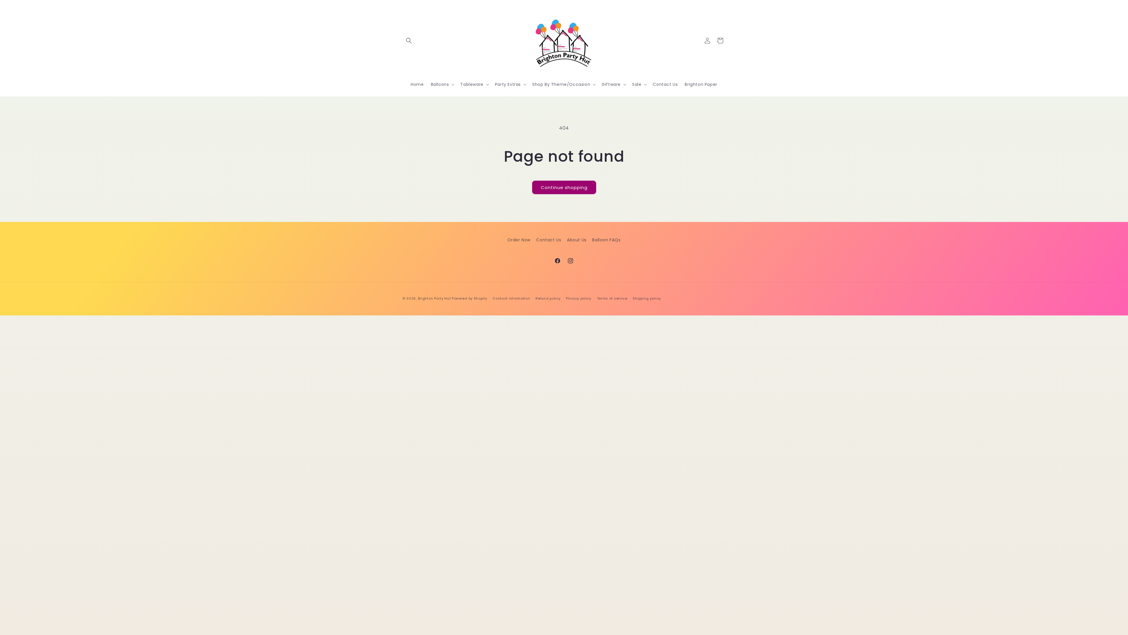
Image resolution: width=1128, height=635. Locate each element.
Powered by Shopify (469, 298)
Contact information (511, 298)
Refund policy (548, 298)
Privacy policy (578, 298)
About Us (577, 240)
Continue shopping (564, 187)
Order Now (518, 240)
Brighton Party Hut (434, 298)
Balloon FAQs (606, 240)
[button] (408, 40)
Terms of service (612, 298)
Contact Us (548, 240)
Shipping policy (647, 298)
